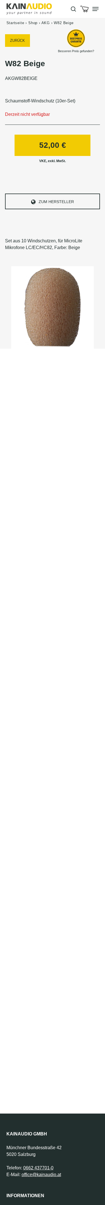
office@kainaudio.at (41, 1174)
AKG (45, 23)
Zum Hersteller (56, 201)
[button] (95, 9)
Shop (33, 23)
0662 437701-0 (38, 1167)
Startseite (15, 23)
